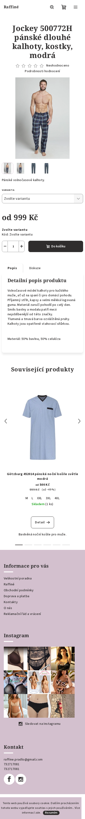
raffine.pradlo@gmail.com (23, 759)
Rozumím (51, 813)
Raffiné (9, 584)
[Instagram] (20, 779)
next (79, 421)
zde (37, 813)
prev (5, 421)
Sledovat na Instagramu (43, 723)
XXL (39, 498)
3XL (48, 498)
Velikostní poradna (18, 578)
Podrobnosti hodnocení (42, 71)
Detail (40, 522)
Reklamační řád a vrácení (22, 614)
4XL (57, 498)
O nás (8, 608)
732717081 (12, 764)
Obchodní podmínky (19, 590)
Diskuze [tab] (35, 268)
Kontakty (11, 602)
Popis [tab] (12, 268)
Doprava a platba (16, 596)
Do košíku (58, 246)
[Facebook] (9, 779)
